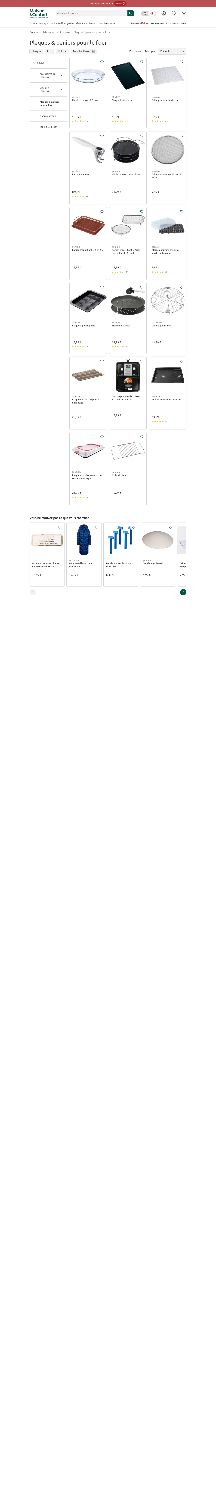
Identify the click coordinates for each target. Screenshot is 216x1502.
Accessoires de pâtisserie (47, 75)
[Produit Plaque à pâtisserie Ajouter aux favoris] (142, 62)
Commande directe (176, 23)
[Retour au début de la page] (212, 1479)
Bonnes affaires (139, 23)
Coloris (62, 51)
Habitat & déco (57, 23)
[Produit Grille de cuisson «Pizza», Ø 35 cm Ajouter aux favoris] (181, 136)
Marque (36, 51)
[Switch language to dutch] (148, 13)
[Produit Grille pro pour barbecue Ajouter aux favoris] (181, 62)
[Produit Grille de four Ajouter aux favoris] (142, 437)
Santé (92, 23)
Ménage (43, 23)
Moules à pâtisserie (45, 89)
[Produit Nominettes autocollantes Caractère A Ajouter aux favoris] (59, 527)
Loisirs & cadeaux (106, 23)
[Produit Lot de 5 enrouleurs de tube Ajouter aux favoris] (133, 527)
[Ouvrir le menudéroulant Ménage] (49, 24)
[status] (91, 13)
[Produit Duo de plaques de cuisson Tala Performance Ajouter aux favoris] (142, 361)
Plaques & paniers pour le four (92, 32)
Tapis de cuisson (48, 126)
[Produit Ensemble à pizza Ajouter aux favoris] (142, 287)
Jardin (70, 23)
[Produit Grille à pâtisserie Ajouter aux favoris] (181, 287)
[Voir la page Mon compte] (163, 13)
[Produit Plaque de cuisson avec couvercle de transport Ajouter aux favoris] (102, 437)
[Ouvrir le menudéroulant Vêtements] (88, 24)
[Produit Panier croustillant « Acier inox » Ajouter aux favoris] (142, 211)
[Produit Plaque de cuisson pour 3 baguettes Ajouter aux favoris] (102, 361)
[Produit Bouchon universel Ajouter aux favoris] (170, 527)
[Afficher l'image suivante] (102, 75)
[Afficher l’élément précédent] (33, 592)
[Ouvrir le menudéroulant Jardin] (75, 24)
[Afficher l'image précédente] (73, 75)
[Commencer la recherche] (130, 13)
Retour (40, 62)
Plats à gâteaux (48, 115)
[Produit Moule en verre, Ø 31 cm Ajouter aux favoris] (102, 62)
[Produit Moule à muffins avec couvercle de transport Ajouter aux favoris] (181, 211)
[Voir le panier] (183, 13)
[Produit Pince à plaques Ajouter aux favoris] (102, 136)
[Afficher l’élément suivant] (183, 592)
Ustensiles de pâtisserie (56, 32)
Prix (49, 51)
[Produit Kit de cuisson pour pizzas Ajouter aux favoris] (142, 136)
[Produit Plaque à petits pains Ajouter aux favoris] (102, 287)
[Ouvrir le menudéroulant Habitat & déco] (66, 24)
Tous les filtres (81, 51)
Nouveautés (157, 23)
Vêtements (81, 23)
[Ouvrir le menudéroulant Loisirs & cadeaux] (116, 24)
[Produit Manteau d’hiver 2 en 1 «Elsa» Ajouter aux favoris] (96, 527)
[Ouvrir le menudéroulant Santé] (96, 24)
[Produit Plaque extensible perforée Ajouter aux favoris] (181, 361)
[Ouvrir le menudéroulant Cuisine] (38, 24)
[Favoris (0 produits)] (173, 13)
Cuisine (33, 23)
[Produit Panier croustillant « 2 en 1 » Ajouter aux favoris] (102, 211)
